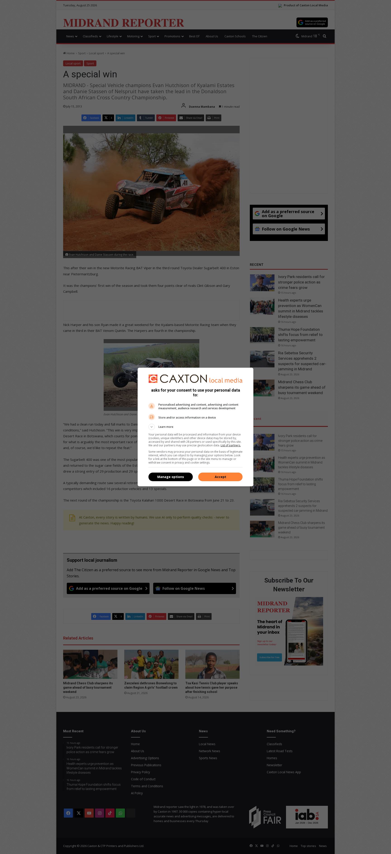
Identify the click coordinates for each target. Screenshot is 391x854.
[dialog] (195, 427)
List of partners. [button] (231, 445)
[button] (195, 427)
